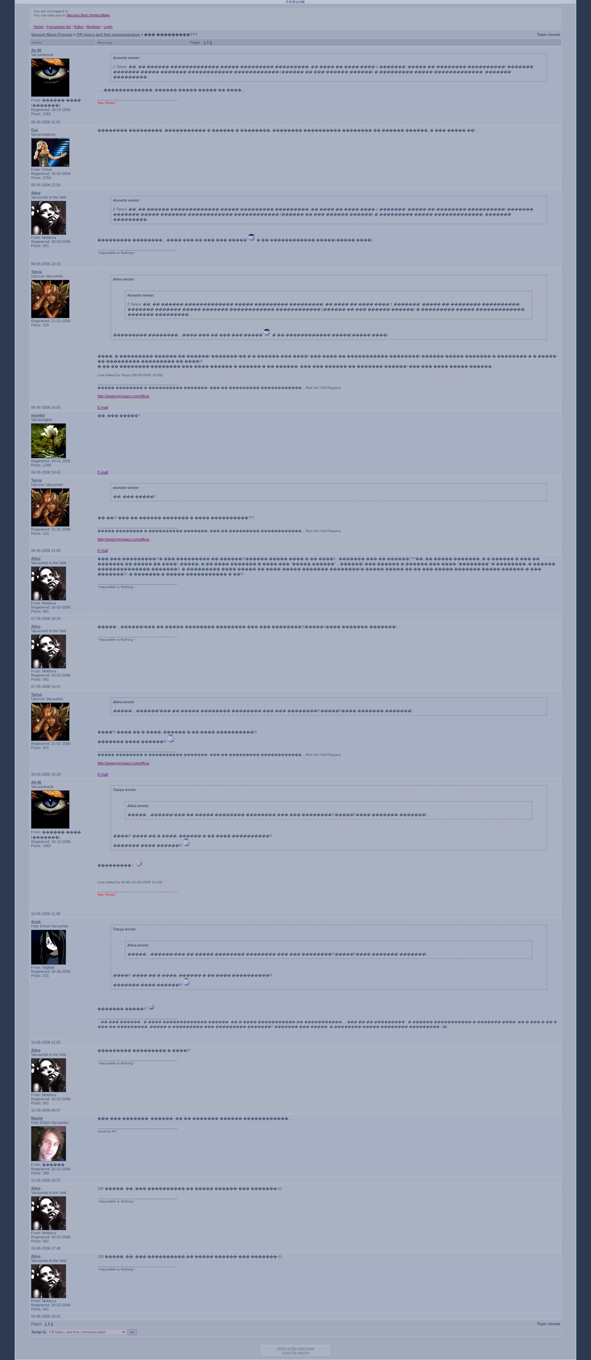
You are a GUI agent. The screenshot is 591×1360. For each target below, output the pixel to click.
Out (34, 130)
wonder (38, 415)
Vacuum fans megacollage (88, 15)
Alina (35, 193)
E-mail (102, 407)
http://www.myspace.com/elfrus (123, 396)
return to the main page (295, 1348)
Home (38, 27)
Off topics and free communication (108, 34)
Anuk (36, 922)
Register (94, 27)
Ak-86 (36, 50)
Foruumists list (59, 27)
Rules (78, 27)
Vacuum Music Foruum (52, 34)
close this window (295, 1352)
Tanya (36, 272)
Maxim (37, 1118)
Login (108, 27)
